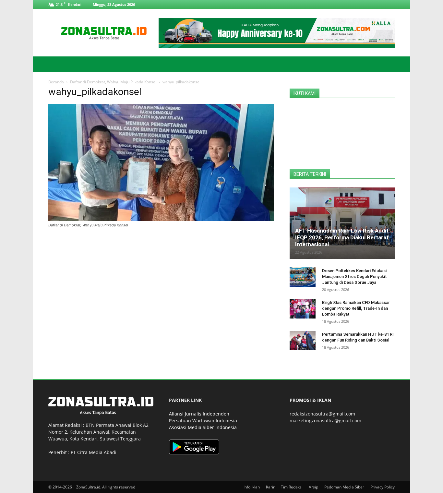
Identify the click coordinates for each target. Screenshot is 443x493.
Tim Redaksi (292, 487)
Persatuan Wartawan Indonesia (203, 420)
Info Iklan (252, 487)
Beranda (56, 82)
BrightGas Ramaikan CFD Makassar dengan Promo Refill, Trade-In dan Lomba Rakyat (356, 308)
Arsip (313, 487)
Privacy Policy (382, 487)
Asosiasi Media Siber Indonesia (203, 427)
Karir (270, 487)
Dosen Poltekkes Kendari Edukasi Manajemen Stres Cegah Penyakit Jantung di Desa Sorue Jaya (354, 276)
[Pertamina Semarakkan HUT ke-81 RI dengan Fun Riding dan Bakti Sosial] (303, 340)
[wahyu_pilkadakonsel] (161, 219)
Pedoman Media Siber (344, 487)
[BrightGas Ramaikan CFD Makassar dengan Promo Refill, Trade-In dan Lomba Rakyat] (303, 309)
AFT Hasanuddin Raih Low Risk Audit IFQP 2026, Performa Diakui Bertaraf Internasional (342, 237)
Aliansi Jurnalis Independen (199, 414)
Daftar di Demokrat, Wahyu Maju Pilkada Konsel (113, 82)
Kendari (89, 439)
